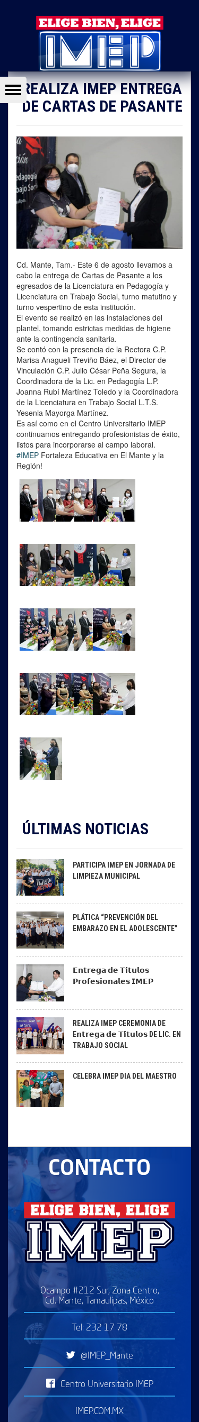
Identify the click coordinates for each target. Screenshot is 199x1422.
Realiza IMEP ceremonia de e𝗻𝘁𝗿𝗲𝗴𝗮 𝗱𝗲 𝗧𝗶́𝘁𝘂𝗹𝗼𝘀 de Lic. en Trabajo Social (127, 1034)
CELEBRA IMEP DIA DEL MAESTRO (125, 1076)
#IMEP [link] (27, 455)
